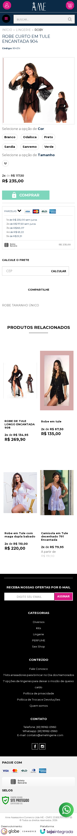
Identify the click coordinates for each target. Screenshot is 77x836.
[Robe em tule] (57, 398)
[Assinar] (63, 596)
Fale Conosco (38, 668)
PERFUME (38, 640)
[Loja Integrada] (56, 829)
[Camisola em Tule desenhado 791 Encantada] (57, 510)
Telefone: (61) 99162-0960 (39, 727)
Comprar (28, 195)
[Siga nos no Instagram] (42, 746)
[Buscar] (70, 19)
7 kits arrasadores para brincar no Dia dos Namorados (38, 675)
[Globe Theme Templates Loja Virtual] (18, 830)
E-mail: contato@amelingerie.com (40, 735)
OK (58, 271)
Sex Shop (38, 646)
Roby (38, 30)
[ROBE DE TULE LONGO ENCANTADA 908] (20, 398)
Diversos (38, 622)
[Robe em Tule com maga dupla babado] (20, 510)
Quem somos (39, 705)
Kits (38, 628)
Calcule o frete (15, 260)
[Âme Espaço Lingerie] (39, 9)
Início (7, 30)
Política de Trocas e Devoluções (38, 699)
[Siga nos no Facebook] (35, 746)
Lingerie (23, 30)
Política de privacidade (38, 693)
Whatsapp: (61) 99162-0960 (39, 731)
